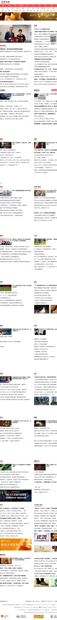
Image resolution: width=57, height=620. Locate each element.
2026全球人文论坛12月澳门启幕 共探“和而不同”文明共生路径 (14, 472)
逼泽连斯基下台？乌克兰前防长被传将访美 (10, 59)
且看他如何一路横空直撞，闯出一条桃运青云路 (45, 516)
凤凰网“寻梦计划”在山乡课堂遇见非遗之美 (9, 487)
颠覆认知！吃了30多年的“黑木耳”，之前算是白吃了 (12, 585)
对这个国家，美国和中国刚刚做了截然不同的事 (11, 56)
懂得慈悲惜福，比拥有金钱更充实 (42, 489)
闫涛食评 (2, 346)
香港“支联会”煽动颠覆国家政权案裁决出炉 (44, 54)
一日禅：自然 (37, 487)
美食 (1, 325)
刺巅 (20, 531)
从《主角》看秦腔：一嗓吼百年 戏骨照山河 (10, 441)
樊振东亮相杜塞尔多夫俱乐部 (7, 41)
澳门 (2, 10)
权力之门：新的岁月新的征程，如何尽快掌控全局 (11, 533)
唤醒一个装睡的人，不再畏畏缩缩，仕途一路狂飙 (45, 531)
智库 (13, 8)
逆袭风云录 (26, 523)
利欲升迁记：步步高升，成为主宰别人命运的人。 (11, 510)
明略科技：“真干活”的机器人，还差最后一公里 (11, 106)
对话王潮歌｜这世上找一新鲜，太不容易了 (10, 428)
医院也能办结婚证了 (39, 74)
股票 (18, 8)
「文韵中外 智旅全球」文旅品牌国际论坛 (9, 256)
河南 (47, 10)
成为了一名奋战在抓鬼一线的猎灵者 (8, 521)
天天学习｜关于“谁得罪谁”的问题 (42, 29)
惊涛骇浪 (25, 518)
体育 (46, 5)
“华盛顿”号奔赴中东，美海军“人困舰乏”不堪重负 (11, 197)
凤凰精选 (2, 90)
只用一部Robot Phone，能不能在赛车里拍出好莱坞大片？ (13, 392)
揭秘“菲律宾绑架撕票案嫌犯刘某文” (42, 66)
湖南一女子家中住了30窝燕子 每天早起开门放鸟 (45, 84)
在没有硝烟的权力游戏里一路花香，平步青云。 (11, 518)
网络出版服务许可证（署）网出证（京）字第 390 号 (26, 607)
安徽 (31, 10)
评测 (28, 8)
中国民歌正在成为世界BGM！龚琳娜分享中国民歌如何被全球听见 (15, 261)
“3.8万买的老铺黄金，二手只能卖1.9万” (43, 167)
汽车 (35, 235)
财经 (9, 5)
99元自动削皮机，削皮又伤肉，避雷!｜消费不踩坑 (11, 394)
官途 (56, 513)
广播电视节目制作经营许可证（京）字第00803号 (39, 610)
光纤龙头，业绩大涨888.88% (7, 155)
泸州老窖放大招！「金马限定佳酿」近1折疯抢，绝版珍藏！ (14, 205)
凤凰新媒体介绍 (3, 601)
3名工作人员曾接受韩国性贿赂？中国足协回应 (10, 300)
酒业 (48, 8)
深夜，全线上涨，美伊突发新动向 (8, 150)
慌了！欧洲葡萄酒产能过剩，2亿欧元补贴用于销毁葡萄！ (13, 575)
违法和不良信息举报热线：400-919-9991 (31, 604)
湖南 (54, 10)
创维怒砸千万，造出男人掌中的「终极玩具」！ (11, 435)
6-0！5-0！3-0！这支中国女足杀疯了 (8, 295)
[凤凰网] (5, 3)
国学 (38, 8)
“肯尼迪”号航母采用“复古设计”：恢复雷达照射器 (11, 215)
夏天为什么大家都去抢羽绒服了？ (8, 573)
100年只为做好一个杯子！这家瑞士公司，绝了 (44, 101)
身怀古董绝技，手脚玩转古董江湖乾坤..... (43, 528)
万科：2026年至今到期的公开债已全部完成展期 (45, 384)
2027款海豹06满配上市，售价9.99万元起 (43, 264)
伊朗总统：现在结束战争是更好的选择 (11, 49)
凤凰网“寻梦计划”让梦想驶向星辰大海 (8, 484)
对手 (55, 528)
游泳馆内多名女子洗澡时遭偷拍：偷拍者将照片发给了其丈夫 (14, 86)
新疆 (20, 10)
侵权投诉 (53, 604)
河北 (44, 10)
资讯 (3, 5)
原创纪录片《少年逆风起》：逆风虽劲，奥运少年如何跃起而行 (14, 479)
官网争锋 (54, 518)
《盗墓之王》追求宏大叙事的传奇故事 (9, 531)
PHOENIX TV (50, 601)
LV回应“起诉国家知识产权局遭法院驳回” (9, 76)
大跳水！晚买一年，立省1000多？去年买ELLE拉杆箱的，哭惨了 (15, 162)
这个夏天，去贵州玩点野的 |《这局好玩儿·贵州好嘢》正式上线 (14, 246)
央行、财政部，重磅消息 (40, 157)
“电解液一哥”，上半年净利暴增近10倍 (9, 165)
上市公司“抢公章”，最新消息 (40, 172)
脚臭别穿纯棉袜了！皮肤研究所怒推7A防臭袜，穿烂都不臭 (13, 578)
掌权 (25, 510)
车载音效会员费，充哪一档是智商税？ (43, 246)
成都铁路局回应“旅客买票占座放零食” (43, 59)
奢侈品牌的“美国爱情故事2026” (41, 359)
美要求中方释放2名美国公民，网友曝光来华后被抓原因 (13, 61)
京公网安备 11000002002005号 (48, 607)
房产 (35, 373)
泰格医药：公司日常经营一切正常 (42, 428)
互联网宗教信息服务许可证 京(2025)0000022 (34, 612)
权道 (19, 528)
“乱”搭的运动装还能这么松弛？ (41, 354)
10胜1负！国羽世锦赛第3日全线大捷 (8, 292)
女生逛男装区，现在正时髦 (40, 351)
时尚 (33, 5)
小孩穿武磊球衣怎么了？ (5, 298)
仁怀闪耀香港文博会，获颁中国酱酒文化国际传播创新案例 (13, 254)
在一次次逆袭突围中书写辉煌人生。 (8, 528)
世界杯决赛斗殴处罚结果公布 (7, 81)
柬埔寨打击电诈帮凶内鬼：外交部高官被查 (10, 64)
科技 (15, 5)
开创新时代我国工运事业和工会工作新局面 (44, 31)
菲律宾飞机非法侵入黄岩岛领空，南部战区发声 (45, 56)
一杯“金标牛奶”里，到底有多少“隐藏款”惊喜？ (10, 482)
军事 (39, 5)
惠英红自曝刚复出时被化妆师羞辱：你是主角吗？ (45, 288)
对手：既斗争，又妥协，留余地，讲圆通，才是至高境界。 (13, 513)
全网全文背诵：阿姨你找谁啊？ (41, 341)
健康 (35, 417)
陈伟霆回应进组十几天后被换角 (41, 293)
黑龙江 (23, 10)
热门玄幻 (40, 505)
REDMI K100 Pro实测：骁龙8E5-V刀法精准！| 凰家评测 (13, 389)
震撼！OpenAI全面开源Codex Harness (43, 220)
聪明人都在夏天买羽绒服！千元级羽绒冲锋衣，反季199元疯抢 (14, 583)
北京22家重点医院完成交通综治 (41, 435)
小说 (35, 505)
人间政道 (20, 521)
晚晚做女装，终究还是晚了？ (41, 339)
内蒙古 (16, 10)
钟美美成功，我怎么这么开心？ (41, 349)
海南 (27, 10)
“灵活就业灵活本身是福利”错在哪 (42, 61)
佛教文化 (43, 8)
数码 (23, 8)
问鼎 (27, 516)
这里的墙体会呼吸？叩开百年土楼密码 (43, 36)
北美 (9, 10)
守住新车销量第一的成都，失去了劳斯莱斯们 (44, 215)
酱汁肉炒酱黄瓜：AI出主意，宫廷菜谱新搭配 (10, 341)
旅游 (53, 8)
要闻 (35, 25)
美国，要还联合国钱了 (5, 71)
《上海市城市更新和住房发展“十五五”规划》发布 (45, 379)
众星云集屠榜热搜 (38, 269)
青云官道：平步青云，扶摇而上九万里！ (9, 536)
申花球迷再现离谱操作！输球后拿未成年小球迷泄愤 (12, 305)
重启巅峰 (22, 508)
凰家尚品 (36, 90)
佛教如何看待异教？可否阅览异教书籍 (43, 479)
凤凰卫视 (21, 5)
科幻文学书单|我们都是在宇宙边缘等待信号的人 (11, 433)
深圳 (37, 10)
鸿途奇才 (22, 526)
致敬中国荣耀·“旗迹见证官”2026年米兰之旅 (10, 259)
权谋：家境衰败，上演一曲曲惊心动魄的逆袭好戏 (11, 523)
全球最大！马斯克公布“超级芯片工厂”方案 (44, 394)
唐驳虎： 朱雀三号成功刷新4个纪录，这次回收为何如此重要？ (14, 101)
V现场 (39, 187)
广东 (34, 10)
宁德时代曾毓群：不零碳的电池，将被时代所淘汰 (11, 113)
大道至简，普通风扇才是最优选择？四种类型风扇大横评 (13, 397)
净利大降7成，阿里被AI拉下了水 (41, 208)
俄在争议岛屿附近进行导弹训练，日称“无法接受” (11, 210)
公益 (1, 461)
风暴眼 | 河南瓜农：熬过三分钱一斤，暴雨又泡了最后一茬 (13, 108)
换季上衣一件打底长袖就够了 (41, 344)
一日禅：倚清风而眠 (38, 472)
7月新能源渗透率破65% (39, 254)
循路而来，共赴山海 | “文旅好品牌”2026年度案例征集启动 (13, 249)
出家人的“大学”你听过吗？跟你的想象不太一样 (45, 477)
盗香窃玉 (54, 523)
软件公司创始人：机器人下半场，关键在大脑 (44, 152)
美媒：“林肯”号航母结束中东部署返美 (8, 208)
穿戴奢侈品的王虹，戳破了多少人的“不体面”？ (45, 356)
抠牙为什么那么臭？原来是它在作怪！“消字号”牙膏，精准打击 (14, 84)
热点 (1, 45)
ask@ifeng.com (46, 604)
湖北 (51, 10)
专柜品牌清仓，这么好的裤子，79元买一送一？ (11, 565)
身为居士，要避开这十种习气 (41, 492)
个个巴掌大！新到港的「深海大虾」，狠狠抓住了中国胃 (12, 580)
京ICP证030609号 (22, 610)
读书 (33, 8)
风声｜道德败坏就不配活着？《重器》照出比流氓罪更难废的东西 (15, 111)
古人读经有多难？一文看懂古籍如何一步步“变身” (45, 482)
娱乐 (27, 5)
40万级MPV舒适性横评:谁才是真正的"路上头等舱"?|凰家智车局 (15, 399)
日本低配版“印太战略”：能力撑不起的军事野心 (11, 202)
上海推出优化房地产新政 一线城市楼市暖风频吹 (45, 377)
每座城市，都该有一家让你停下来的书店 (9, 430)
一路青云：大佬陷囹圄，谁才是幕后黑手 (9, 526)
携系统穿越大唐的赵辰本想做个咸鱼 (42, 523)
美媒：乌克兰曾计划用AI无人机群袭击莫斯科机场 (11, 213)
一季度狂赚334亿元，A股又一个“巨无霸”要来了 (11, 157)
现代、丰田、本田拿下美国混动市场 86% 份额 (45, 259)
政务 (52, 5)
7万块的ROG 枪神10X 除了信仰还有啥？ (9, 387)
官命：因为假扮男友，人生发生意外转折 (9, 508)
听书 (1, 505)
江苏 (41, 10)
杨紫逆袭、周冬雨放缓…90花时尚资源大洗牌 (44, 346)
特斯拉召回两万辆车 (38, 251)
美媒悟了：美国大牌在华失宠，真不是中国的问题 (11, 69)
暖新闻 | (36, 79)
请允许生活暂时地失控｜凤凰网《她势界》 (10, 474)
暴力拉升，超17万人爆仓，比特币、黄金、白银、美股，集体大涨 (15, 160)
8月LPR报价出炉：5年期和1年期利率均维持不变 (45, 387)
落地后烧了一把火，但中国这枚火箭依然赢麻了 (45, 197)
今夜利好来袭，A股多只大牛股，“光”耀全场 (10, 152)
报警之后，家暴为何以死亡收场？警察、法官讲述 (11, 118)
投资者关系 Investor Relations (32, 601)
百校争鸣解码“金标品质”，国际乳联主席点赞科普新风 (12, 477)
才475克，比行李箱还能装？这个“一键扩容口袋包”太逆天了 (13, 79)
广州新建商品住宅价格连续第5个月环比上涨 (44, 389)
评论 (8, 8)
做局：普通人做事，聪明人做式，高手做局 (44, 513)
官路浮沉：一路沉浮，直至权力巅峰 (42, 518)
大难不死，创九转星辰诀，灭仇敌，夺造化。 (44, 526)
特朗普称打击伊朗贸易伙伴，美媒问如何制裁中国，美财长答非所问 (15, 51)
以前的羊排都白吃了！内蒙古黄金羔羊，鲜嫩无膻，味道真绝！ (14, 570)
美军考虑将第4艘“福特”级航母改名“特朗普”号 (10, 200)
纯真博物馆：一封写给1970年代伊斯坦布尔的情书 (11, 438)
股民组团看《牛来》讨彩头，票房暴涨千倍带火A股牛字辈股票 (14, 116)
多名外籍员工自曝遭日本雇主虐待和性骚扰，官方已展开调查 (14, 74)
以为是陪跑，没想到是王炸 (40, 303)
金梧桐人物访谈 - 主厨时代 (6, 336)
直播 (2, 8)
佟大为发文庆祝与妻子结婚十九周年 (42, 295)
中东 (6, 10)
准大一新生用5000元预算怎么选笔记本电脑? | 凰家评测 (13, 384)
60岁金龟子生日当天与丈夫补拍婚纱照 (43, 298)
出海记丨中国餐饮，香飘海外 (41, 46)
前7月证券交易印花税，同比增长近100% (43, 155)
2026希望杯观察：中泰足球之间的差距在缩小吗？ (11, 303)
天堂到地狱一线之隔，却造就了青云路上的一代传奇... (12, 516)
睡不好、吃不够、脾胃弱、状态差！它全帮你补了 (11, 568)
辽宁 (12, 10)
